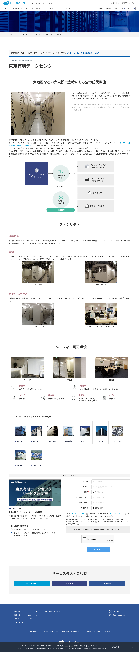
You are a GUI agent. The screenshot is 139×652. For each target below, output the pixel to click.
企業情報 (17, 611)
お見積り (107, 583)
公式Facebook (118, 615)
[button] (108, 648)
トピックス (32, 618)
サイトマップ (18, 622)
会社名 (85, 486)
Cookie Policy (82, 646)
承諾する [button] (115, 647)
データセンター (16, 508)
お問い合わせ (32, 583)
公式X (115, 611)
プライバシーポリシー (79, 514)
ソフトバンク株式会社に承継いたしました (83, 53)
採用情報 (17, 615)
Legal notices (33, 631)
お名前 (85, 481)
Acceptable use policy (92, 631)
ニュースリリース (34, 615)
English (16, 618)
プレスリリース (33, 611)
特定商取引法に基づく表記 (71, 631)
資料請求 (108, 8)
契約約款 (107, 631)
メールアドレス (82, 497)
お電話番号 (83, 502)
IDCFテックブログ (51, 611)
